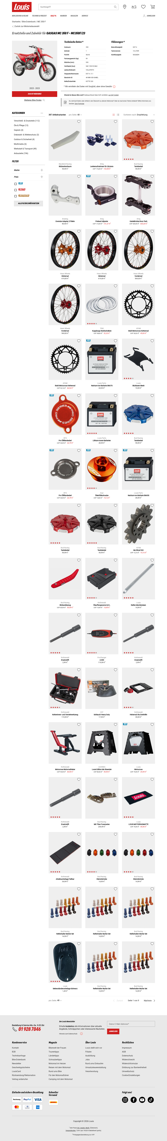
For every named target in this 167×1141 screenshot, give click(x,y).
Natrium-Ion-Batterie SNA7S (101, 386)
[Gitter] (114, 114)
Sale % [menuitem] (53, 16)
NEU (20, 183)
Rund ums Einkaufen (94, 1063)
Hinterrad (65, 276)
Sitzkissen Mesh (138, 386)
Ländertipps (54, 1055)
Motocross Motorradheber (65, 769)
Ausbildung (90, 1055)
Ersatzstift (65, 660)
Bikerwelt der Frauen (57, 1048)
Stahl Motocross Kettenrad (138, 331)
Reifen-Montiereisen (138, 605)
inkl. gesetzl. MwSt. (83, 1128)
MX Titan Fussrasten (102, 824)
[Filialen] (124, 7)
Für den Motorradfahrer (59, 1075)
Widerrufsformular (130, 1063)
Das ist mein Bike (34, 94)
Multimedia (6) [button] (20, 144)
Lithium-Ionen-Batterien (102, 440)
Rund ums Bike (55, 1071)
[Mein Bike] (134, 7)
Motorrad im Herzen (57, 1063)
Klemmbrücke (102, 879)
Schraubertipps (55, 1059)
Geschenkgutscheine (21, 1067)
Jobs (87, 1059)
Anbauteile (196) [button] (21, 153)
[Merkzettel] (143, 7)
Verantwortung (91, 1071)
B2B (14, 1052)
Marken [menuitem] (63, 16)
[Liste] (118, 114)
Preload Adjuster (101, 221)
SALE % (22, 189)
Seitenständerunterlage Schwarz (65, 989)
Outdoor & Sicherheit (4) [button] (24, 139)
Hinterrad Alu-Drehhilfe (138, 715)
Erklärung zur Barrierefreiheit (134, 1067)
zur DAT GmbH (113, 95)
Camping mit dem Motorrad (60, 1079)
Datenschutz (127, 1055)
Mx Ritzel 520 (138, 550)
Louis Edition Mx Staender (102, 769)
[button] (115, 7)
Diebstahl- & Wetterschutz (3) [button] (26, 135)
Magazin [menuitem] (74, 16)
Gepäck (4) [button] (18, 130)
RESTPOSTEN (24, 196)
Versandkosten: (71, 1130)
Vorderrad (138, 276)
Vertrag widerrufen (20, 1079)
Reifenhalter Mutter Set (65, 934)
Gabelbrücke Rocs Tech (138, 221)
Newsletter (16, 1063)
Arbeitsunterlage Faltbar (65, 879)
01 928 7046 (29, 1029)
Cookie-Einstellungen (131, 1075)
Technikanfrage (18, 1055)
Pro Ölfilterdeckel (65, 440)
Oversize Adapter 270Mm (65, 221)
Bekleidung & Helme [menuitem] (20, 16)
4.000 (102, 660)
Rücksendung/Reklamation (23, 1075)
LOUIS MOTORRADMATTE (138, 824)
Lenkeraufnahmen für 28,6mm (101, 166)
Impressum (127, 1048)
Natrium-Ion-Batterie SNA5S (138, 495)
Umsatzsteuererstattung (95, 1067)
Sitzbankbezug (65, 605)
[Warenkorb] (152, 7)
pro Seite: (73, 115)
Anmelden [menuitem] (151, 16)
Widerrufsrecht (128, 1059)
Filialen (88, 1052)
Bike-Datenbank (19, 1059)
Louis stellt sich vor (93, 1048)
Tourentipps (54, 1052)
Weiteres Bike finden (33, 100)
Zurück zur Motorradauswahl (26, 26)
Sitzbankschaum (65, 166)
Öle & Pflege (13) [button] (21, 125)
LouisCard (16, 1071)
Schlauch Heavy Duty (102, 715)
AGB (124, 1052)
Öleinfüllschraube (101, 495)
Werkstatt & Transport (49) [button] (25, 149)
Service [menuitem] (85, 16)
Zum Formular (79, 104)
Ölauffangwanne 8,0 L (101, 605)
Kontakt (15, 1048)
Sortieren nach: (129, 115)
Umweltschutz (128, 1071)
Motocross (138, 769)
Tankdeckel (138, 166)
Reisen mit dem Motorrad (59, 1067)
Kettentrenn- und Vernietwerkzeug (65, 715)
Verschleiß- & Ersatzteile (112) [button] (27, 121)
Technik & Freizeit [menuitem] (39, 16)
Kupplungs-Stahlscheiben (101, 331)
